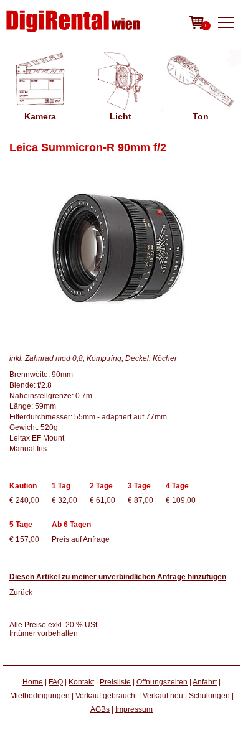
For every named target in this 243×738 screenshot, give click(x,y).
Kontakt (81, 682)
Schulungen (209, 695)
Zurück (20, 592)
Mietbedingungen (40, 695)
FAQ (56, 682)
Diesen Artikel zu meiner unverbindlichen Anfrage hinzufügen (117, 576)
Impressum (134, 709)
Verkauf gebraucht (106, 695)
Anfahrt (205, 682)
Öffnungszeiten (162, 682)
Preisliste (115, 682)
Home (32, 682)
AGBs (100, 709)
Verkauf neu (163, 695)
